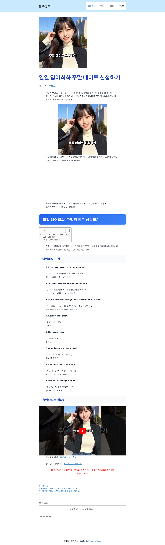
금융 (112, 6)
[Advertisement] (82, 182)
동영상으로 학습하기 (53, 240)
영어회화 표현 (50, 237)
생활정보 (91, 6)
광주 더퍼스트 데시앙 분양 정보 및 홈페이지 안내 (59, 488)
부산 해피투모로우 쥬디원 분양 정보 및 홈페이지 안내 (61, 491)
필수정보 (45, 6)
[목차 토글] (66, 231)
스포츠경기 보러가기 (73, 463)
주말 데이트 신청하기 (69, 457)
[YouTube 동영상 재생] (82, 431)
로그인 (123, 503)
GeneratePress (94, 541)
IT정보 (121, 6)
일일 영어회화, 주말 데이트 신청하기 (55, 234)
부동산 (102, 6)
